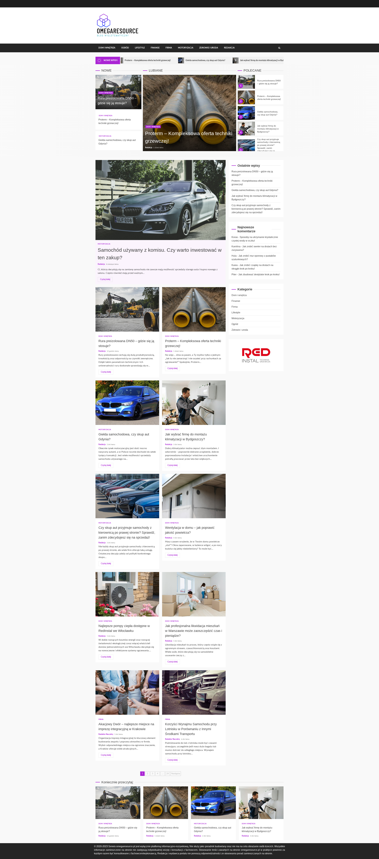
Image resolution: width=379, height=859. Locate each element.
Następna (175, 774)
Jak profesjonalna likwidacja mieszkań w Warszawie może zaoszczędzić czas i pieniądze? (194, 594)
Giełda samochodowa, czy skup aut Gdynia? (154, 60)
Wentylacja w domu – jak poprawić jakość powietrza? (194, 496)
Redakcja (229, 48)
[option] (189, 114)
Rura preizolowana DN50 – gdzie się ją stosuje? (246, 82)
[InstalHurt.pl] (256, 355)
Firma (169, 48)
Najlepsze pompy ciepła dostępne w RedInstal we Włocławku (127, 594)
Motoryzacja (185, 48)
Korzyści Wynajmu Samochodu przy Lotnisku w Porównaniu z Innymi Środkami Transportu (194, 692)
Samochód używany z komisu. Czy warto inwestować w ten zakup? (160, 200)
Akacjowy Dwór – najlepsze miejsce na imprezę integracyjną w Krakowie (127, 692)
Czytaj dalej (105, 279)
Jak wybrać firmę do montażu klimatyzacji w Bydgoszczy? (215, 60)
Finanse (155, 48)
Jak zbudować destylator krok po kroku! (259, 274)
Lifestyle (140, 48)
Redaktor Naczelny (106, 734)
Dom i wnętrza (106, 48)
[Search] (279, 48)
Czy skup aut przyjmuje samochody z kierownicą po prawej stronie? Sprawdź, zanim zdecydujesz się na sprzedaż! (246, 146)
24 (167, 774)
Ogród (125, 48)
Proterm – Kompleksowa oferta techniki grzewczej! (246, 97)
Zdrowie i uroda (208, 48)
